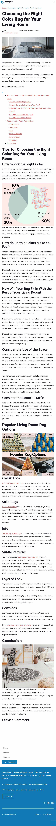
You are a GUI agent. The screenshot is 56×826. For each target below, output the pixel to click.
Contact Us (8, 796)
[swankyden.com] (7, 2)
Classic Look (14, 124)
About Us (38, 814)
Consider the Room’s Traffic (20, 118)
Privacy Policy (47, 814)
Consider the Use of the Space (21, 114)
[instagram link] (45, 803)
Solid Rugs (13, 127)
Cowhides (13, 140)
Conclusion (11, 143)
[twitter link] (48, 803)
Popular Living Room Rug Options (20, 121)
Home (4, 8)
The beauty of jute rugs (11, 533)
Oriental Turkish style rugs (12, 483)
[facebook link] (52, 803)
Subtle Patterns (15, 134)
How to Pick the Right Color (20, 102)
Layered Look (14, 137)
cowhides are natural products (19, 625)
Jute (11, 130)
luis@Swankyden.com (11, 33)
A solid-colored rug (9, 507)
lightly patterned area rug (28, 557)
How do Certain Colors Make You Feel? (24, 105)
